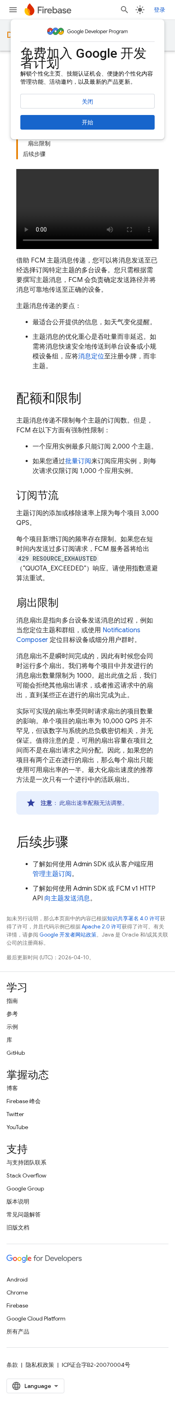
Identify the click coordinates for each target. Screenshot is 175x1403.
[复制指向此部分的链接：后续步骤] (76, 843)
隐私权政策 (40, 1365)
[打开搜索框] (124, 10)
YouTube (17, 1127)
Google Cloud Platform (36, 1318)
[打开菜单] (13, 10)
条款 (12, 1365)
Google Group (25, 1188)
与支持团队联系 (26, 1162)
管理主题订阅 (52, 874)
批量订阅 (78, 461)
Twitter (15, 1114)
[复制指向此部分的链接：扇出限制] (67, 603)
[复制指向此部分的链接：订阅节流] (67, 496)
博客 (12, 1088)
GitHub (16, 1052)
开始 (87, 122)
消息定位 (91, 356)
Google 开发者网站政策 (67, 934)
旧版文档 (18, 1227)
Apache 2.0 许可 (102, 926)
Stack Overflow (26, 1175)
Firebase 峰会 (24, 1101)
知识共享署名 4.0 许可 (133, 918)
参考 (12, 1013)
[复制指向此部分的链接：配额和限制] (89, 399)
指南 (12, 1000)
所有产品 (18, 1331)
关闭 (87, 101)
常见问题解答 (24, 1214)
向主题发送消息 (67, 898)
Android (17, 1279)
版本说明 (18, 1201)
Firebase (17, 1305)
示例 (12, 1026)
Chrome (17, 1292)
